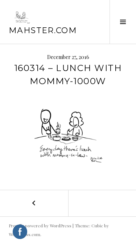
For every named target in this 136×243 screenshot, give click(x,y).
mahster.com (43, 30)
